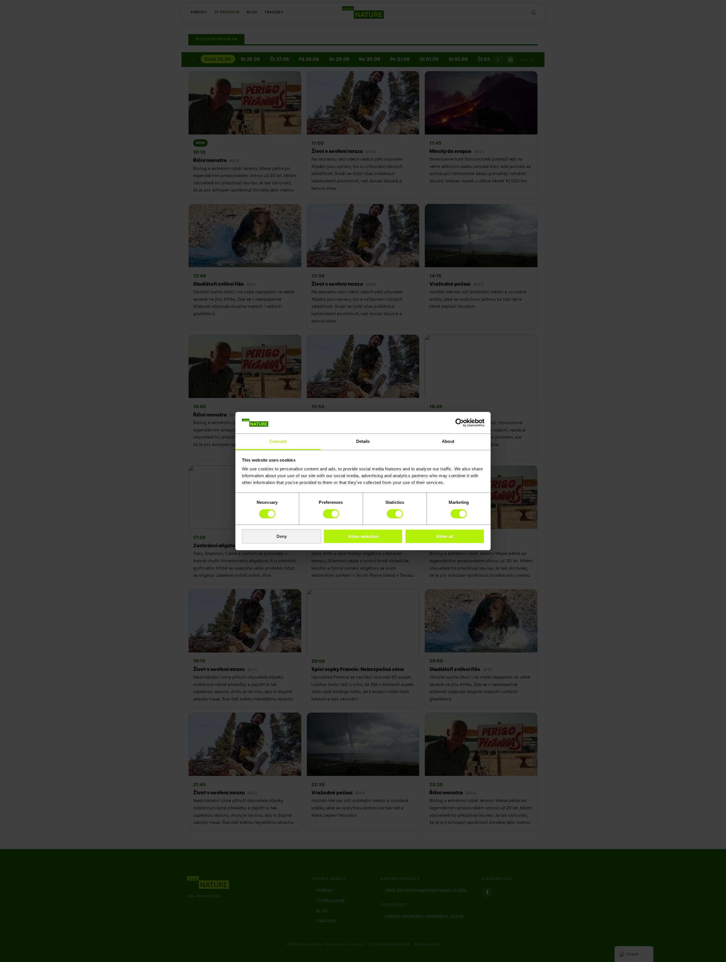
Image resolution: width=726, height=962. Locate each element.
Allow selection (363, 536)
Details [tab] (363, 441)
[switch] (331, 513)
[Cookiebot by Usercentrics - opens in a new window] (459, 422)
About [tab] (448, 441)
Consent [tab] (277, 441)
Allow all (444, 536)
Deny (282, 536)
